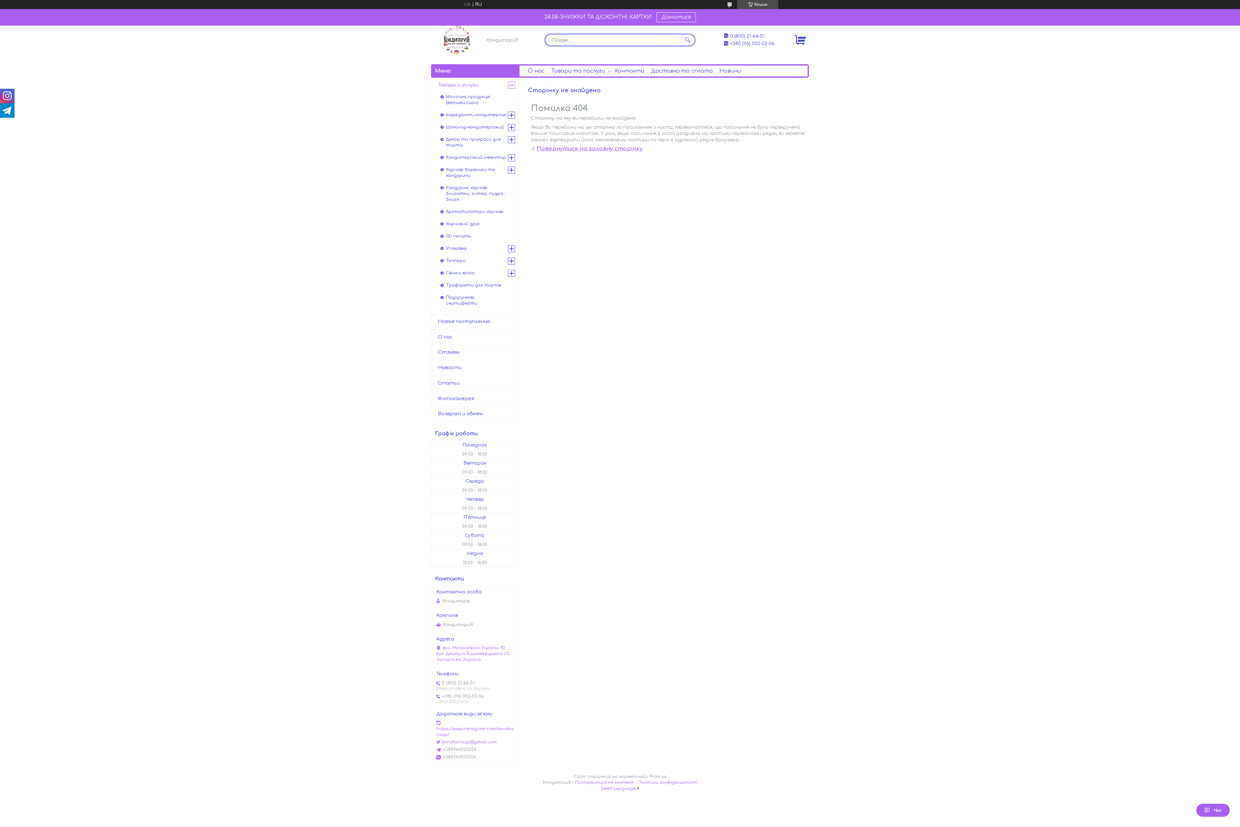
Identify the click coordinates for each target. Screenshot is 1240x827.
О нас (536, 71)
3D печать (458, 236)
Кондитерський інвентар (476, 157)
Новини (730, 71)
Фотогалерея (456, 398)
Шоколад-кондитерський (475, 127)
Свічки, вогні (460, 273)
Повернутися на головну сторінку (590, 149)
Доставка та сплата (682, 71)
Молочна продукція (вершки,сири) (468, 100)
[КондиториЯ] (456, 40)
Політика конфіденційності (667, 782)
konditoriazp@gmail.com (469, 742)
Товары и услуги (458, 85)
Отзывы (449, 352)
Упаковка (456, 248)
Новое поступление (464, 321)
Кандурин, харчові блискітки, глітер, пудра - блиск (476, 194)
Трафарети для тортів (473, 285)
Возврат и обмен (460, 414)
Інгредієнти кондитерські (476, 115)
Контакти (629, 71)
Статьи (449, 383)
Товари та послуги (578, 71)
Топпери (456, 260)
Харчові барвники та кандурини (470, 172)
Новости (450, 367)
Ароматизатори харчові (474, 211)
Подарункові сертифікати (461, 300)
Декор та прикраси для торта (473, 142)
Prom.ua (658, 776)
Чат (1218, 810)
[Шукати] (687, 40)
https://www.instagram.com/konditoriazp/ (475, 732)
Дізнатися (676, 17)
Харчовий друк (463, 224)
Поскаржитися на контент (604, 782)
